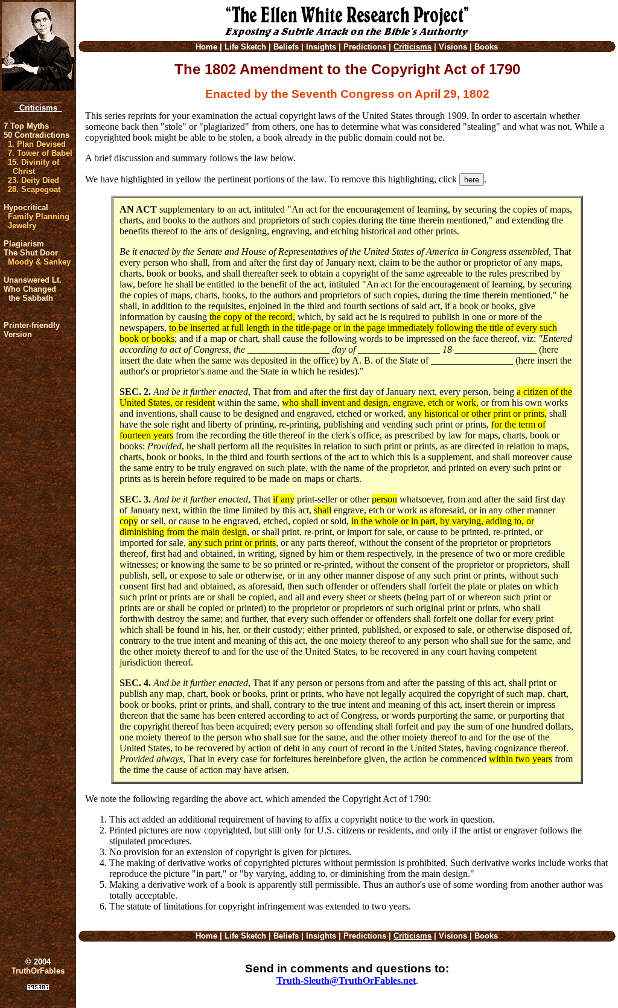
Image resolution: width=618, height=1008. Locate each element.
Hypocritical (26, 207)
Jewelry (22, 225)
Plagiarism (24, 243)
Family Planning (38, 216)
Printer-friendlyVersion (32, 330)
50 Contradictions (36, 135)
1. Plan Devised (37, 144)
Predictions (364, 46)
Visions (453, 46)
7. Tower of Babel (40, 153)
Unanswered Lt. (33, 279)
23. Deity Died (33, 180)
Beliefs (286, 46)
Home (206, 46)
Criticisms (38, 107)
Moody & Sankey (39, 261)
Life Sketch (245, 46)
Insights (321, 46)
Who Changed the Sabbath (30, 293)
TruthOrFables (38, 970)
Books (486, 46)
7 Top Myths (26, 125)
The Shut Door (31, 252)
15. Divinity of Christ (33, 167)
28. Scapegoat (34, 189)
